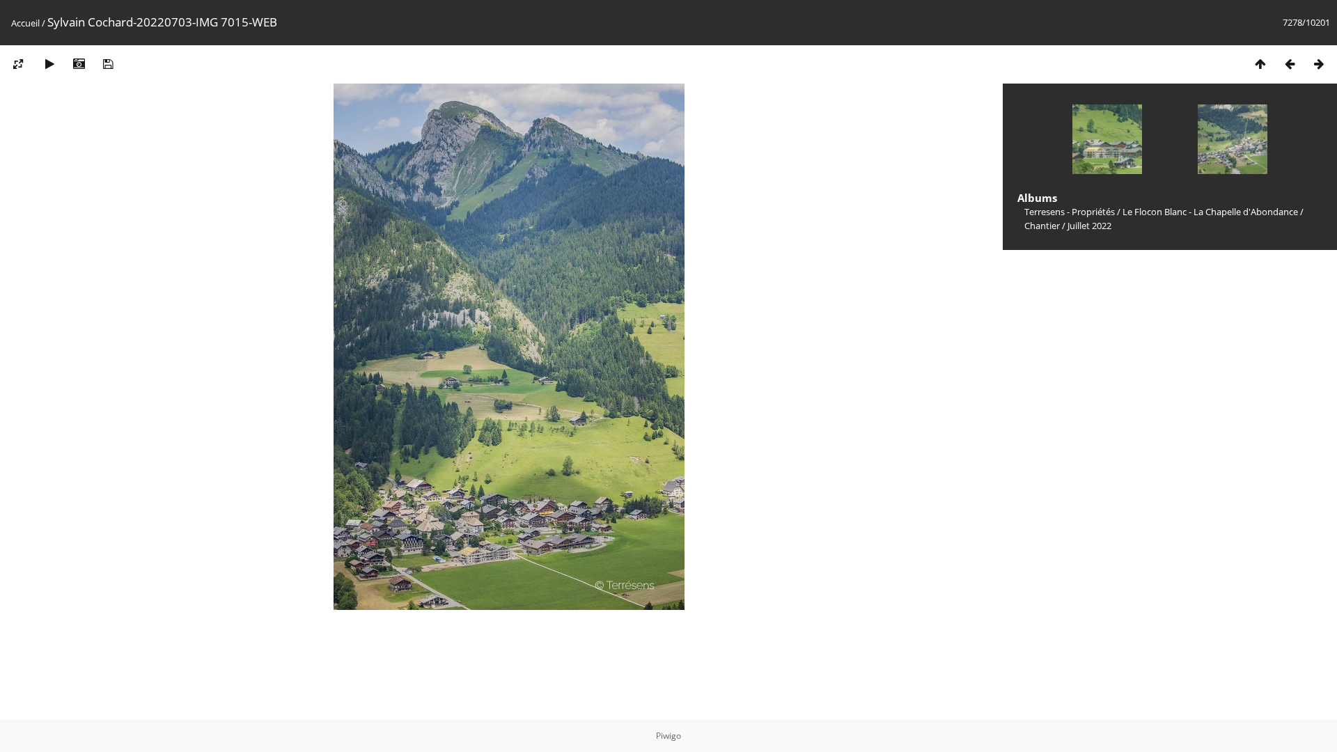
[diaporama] (49, 64)
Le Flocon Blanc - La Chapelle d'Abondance (1210, 211)
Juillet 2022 (1089, 225)
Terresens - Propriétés (1069, 211)
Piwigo (668, 736)
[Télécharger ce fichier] (108, 64)
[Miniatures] (1260, 64)
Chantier (1042, 225)
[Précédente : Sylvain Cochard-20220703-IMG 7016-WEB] (1289, 64)
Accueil (25, 23)
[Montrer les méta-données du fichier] (78, 64)
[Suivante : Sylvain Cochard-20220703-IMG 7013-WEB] (1319, 64)
